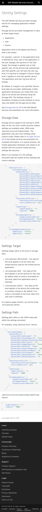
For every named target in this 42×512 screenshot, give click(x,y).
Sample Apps (7, 437)
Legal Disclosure (27, 509)
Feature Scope (7, 482)
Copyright (6, 486)
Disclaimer (6, 489)
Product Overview (9, 446)
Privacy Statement (9, 493)
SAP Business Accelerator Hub (14, 469)
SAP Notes (6, 473)
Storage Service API (13, 107)
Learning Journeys (9, 430)
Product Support (8, 466)
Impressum (6, 496)
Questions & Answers (10, 456)
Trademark (35, 509)
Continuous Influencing (11, 450)
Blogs (4, 453)
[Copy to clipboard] (40, 165)
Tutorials (5, 433)
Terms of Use (7, 500)
